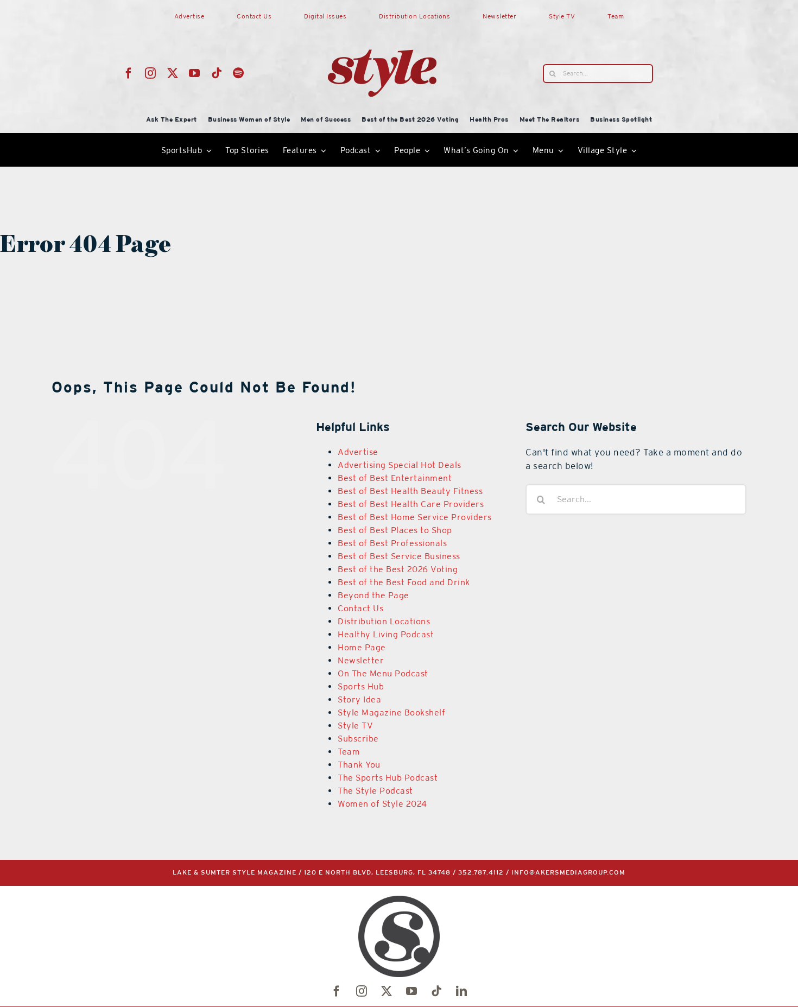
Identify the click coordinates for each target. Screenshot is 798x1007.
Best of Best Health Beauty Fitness (410, 491)
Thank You (359, 764)
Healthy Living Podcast (386, 634)
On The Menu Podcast (383, 673)
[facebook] (129, 73)
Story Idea (359, 699)
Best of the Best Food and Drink (404, 582)
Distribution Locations (384, 621)
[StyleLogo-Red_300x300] (382, 23)
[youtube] (194, 73)
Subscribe (358, 738)
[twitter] (173, 73)
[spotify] (238, 73)
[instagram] (150, 73)
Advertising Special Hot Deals (399, 465)
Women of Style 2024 (382, 804)
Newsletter (361, 660)
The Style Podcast (375, 791)
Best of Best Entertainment (395, 478)
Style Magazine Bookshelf (391, 712)
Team (349, 751)
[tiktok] (217, 73)
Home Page (362, 647)
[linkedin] (461, 991)
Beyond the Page (373, 595)
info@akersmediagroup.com (568, 873)
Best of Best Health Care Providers (411, 504)
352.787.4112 (481, 873)
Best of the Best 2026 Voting (398, 569)
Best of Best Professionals (392, 543)
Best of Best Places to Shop (395, 530)
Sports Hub (361, 686)
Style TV (355, 725)
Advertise (358, 452)
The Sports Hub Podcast (388, 777)
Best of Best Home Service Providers (415, 517)
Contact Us (360, 608)
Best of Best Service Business (399, 556)
